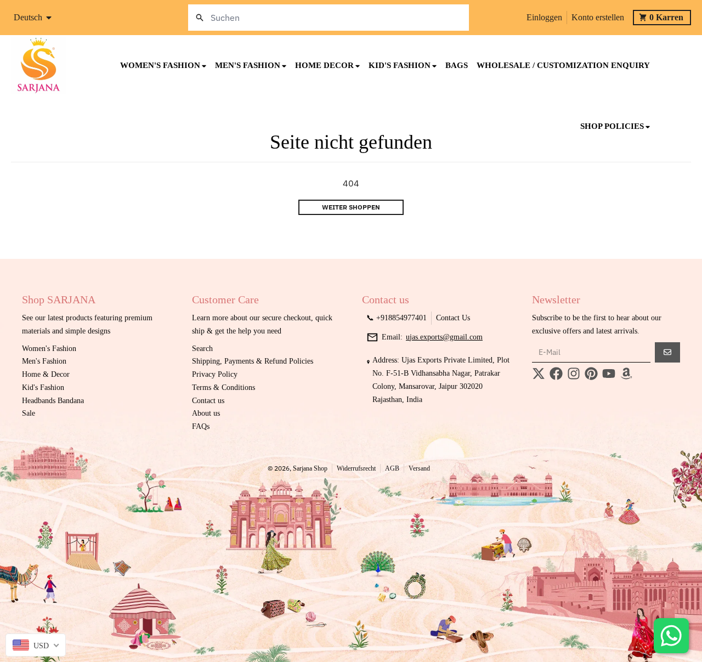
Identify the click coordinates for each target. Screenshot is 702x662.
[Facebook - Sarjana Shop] (556, 373)
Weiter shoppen (351, 207)
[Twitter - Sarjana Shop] (538, 373)
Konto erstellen (597, 17)
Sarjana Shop (310, 468)
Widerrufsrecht (356, 468)
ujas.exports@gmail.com (444, 337)
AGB (392, 468)
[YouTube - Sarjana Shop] (608, 373)
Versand (419, 468)
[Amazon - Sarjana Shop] (626, 373)
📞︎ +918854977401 (396, 318)
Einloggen (544, 17)
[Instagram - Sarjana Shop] (573, 373)
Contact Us (453, 318)
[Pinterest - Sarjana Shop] (591, 373)
